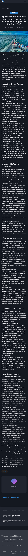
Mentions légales (11, 545)
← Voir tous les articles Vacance (10, 497)
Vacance (8, 8)
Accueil (3, 8)
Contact (19, 545)
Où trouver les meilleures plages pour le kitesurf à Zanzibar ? (14, 520)
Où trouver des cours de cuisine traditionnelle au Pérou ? (11, 515)
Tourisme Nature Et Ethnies (11, 536)
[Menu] (25, 1)
